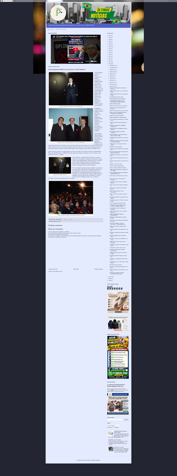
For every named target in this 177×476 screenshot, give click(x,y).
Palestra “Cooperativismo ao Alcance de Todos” (119, 110)
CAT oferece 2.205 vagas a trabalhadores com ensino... (119, 239)
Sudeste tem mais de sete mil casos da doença (118, 105)
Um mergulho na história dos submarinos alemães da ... (118, 208)
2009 (110, 278)
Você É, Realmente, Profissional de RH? (117, 203)
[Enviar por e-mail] (67, 219)
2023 (110, 41)
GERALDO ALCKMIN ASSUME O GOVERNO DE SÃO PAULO (117, 273)
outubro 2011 (112, 69)
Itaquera (55, 221)
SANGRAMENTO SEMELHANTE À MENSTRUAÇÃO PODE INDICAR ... (118, 101)
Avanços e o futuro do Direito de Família (118, 167)
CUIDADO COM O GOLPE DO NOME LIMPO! (120, 432)
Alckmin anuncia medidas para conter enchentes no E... (119, 149)
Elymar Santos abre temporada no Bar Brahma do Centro (119, 221)
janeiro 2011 (112, 86)
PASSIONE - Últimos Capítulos (116, 146)
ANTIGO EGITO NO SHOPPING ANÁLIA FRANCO (118, 129)
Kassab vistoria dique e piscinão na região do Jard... (118, 194)
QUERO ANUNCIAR (61, 29)
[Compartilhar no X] (69, 219)
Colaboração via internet (119, 447)
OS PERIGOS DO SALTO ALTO (116, 97)
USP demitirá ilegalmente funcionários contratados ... (117, 132)
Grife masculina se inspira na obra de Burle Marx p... (118, 188)
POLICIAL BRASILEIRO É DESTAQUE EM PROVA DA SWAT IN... (119, 152)
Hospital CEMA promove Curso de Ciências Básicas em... (118, 211)
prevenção (58, 221)
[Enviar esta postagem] (64, 219)
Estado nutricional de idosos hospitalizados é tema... (118, 123)
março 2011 (112, 82)
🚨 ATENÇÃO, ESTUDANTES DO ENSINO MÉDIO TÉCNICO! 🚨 (116, 385)
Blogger (98, 460)
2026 (110, 35)
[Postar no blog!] (68, 219)
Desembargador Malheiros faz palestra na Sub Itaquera (118, 197)
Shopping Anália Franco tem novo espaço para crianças (119, 94)
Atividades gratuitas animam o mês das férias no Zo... (119, 161)
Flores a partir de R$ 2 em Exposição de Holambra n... (117, 179)
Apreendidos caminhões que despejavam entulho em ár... (119, 233)
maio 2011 (112, 78)
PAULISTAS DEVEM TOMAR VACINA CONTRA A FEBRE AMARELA (118, 205)
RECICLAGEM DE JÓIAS (115, 103)
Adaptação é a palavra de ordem (116, 163)
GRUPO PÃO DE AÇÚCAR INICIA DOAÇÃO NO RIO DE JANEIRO (119, 141)
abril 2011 (112, 80)
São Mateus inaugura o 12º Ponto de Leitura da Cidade (119, 200)
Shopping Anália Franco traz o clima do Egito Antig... (119, 91)
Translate (116, 427)
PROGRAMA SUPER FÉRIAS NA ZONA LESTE (118, 217)
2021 (110, 45)
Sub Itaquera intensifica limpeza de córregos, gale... (118, 256)
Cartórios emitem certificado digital (116, 165)
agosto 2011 (112, 73)
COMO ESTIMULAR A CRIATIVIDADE (118, 117)
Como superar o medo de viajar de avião (117, 247)
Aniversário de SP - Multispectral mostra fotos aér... (119, 158)
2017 (110, 52)
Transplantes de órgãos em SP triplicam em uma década (119, 245)
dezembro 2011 (113, 65)
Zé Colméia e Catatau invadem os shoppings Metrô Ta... (118, 182)
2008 (110, 280)
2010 (110, 276)
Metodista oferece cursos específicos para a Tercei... (118, 227)
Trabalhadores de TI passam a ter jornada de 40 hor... (119, 155)
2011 (110, 63)
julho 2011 (112, 75)
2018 (110, 50)
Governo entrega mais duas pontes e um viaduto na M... (119, 120)
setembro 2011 (113, 71)
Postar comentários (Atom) (57, 271)
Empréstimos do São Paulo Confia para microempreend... (117, 250)
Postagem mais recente (53, 269)
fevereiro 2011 (113, 84)
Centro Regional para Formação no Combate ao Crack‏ (119, 138)
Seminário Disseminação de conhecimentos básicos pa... (118, 88)
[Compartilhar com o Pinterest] (72, 219)
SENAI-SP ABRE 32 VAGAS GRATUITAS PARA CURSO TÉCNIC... (118, 135)
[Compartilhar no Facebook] (70, 219)
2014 (110, 58)
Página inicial (50, 29)
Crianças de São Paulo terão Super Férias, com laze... (119, 230)
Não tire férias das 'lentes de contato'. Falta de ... (119, 176)
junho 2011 (112, 76)
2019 (110, 48)
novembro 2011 (113, 67)
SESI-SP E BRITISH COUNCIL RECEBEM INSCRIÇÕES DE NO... (118, 173)
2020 (110, 46)
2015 (110, 56)
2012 (110, 62)
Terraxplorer (87, 460)
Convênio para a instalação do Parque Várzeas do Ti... (118, 259)
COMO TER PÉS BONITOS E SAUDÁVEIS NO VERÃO (119, 170)
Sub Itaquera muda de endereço (116, 264)
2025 (110, 37)
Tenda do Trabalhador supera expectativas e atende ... (118, 236)
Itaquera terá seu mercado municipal (117, 115)
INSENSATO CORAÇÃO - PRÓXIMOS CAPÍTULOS (118, 126)
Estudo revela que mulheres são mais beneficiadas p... (117, 191)
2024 (110, 39)
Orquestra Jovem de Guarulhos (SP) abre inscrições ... (118, 108)
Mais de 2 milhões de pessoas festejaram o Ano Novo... (119, 270)
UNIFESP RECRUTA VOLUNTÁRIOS (117, 99)
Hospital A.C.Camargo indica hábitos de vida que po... (118, 267)
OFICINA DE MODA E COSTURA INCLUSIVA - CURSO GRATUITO (117, 224)
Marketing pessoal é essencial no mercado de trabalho (118, 253)
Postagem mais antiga (98, 269)
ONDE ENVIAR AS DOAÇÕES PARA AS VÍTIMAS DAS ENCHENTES (118, 113)
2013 (110, 60)
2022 (110, 43)
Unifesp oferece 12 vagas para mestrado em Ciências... (118, 144)
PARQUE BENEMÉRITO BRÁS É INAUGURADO (117, 214)
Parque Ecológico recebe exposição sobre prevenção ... (118, 242)
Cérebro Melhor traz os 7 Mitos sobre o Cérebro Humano (119, 262)
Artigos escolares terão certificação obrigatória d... (119, 185)
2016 (110, 54)
